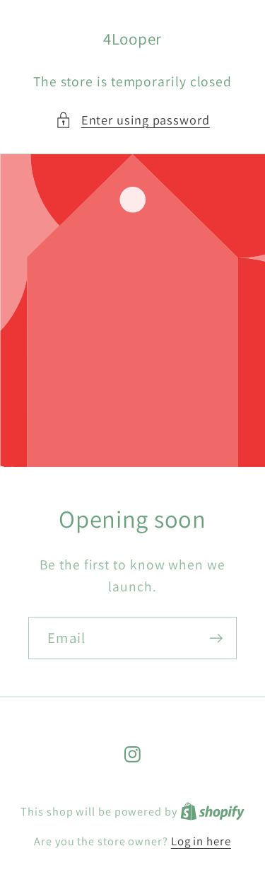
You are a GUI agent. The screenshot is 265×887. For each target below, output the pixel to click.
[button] (132, 120)
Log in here (201, 841)
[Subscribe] (216, 638)
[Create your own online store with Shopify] (212, 811)
